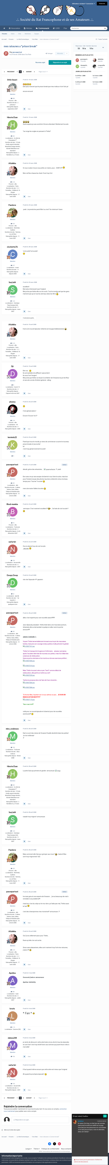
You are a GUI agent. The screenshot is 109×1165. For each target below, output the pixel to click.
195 (13, 747)
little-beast (12, 80)
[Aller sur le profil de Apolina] (12, 980)
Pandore (12, 205)
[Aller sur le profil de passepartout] (6, 53)
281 (13, 483)
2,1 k (13, 1027)
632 (13, 136)
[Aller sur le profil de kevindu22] (12, 445)
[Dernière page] (34, 71)
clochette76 (12, 247)
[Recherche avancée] (105, 28)
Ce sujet (97, 28)
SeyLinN (12, 282)
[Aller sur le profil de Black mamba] (12, 512)
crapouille (101, 65)
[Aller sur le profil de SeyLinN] (12, 290)
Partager (50, 53)
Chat (19, 34)
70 (13, 523)
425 (13, 223)
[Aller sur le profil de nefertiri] (12, 549)
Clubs (12, 34)
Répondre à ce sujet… (22, 1120)
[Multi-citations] (24, 109)
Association (15, 28)
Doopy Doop (12, 575)
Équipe (36, 34)
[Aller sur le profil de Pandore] (12, 212)
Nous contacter (66, 1149)
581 (13, 991)
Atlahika (12, 163)
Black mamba (12, 504)
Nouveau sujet (40, 62)
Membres (28, 34)
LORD (57, 28)
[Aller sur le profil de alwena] (12, 409)
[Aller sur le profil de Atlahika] (12, 171)
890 (13, 98)
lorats (12, 1008)
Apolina (12, 973)
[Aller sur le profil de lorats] (12, 1016)
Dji (12, 366)
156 (13, 1056)
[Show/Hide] (105, 1116)
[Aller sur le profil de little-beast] (12, 87)
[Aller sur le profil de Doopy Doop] (12, 583)
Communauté (43, 28)
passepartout (12, 464)
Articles (28, 28)
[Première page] (4, 71)
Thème (36, 1149)
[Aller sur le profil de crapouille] (94, 66)
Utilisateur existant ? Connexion (83, 3)
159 (13, 560)
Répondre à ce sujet (60, 62)
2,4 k (13, 182)
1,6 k (13, 301)
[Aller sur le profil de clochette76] (12, 254)
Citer (29, 109)
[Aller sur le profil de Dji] (12, 374)
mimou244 (12, 1038)
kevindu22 (12, 437)
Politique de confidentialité (50, 1149)
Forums (4, 34)
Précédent (10, 71)
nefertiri (12, 542)
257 (13, 265)
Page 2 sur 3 (43, 71)
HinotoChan (12, 117)
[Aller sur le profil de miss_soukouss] (12, 736)
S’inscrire (102, 3)
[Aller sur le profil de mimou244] (12, 1045)
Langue (28, 1149)
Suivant (29, 71)
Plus (65, 28)
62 (13, 594)
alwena (12, 402)
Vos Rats (28, 54)
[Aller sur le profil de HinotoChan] (12, 125)
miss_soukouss (12, 729)
